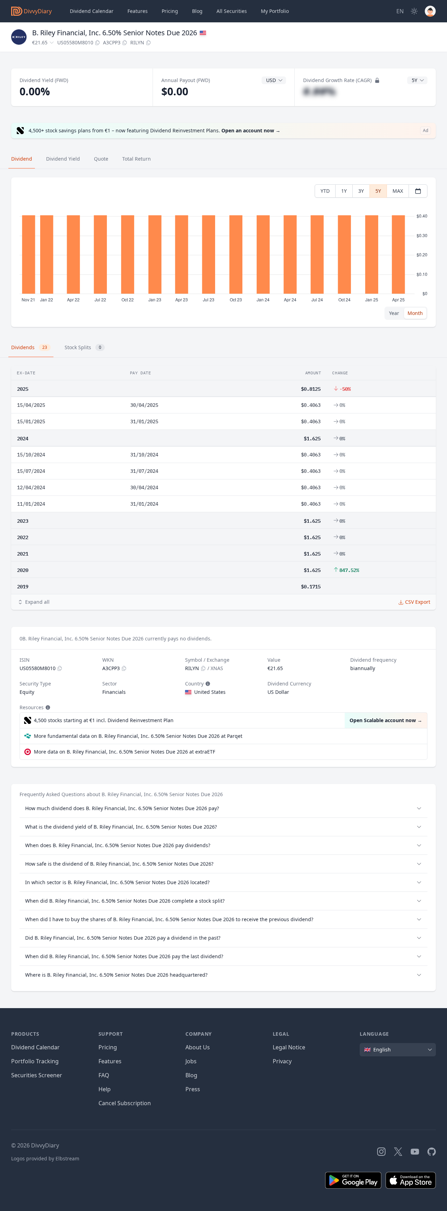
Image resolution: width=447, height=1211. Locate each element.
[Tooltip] (207, 684)
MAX (398, 191)
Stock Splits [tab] (83, 347)
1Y (344, 191)
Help (104, 1089)
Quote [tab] (101, 158)
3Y (361, 191)
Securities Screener (36, 1075)
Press (192, 1089)
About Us (197, 1047)
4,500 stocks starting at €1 (104, 720)
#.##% (319, 91)
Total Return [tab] (136, 158)
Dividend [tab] (21, 158)
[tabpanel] (223, 252)
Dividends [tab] (29, 347)
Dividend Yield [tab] (63, 158)
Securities (232, 11)
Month (415, 313)
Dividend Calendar (91, 11)
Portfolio (275, 11)
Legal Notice (289, 1047)
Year (394, 313)
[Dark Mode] (414, 11)
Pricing (170, 11)
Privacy (282, 1061)
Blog (191, 1075)
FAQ (103, 1075)
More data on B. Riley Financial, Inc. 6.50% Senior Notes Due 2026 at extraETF (124, 751)
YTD (325, 191)
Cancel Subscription (124, 1103)
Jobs (191, 1061)
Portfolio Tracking (35, 1061)
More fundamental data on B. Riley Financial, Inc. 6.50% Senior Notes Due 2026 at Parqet (138, 736)
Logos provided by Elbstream (45, 1158)
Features (137, 11)
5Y (378, 191)
